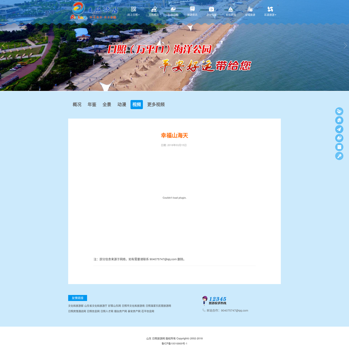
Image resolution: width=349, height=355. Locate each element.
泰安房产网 (134, 311)
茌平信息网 (147, 311)
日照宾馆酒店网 (77, 311)
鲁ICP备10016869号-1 (174, 343)
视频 (136, 104)
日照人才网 (107, 311)
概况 (77, 104)
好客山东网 (114, 305)
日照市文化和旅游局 (133, 305)
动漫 (121, 104)
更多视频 (156, 104)
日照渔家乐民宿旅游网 (158, 305)
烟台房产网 (120, 311)
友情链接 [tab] (77, 298)
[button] (3, 45)
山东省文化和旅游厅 (95, 305)
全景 (107, 104)
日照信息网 (93, 311)
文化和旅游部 (75, 305)
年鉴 (92, 104)
